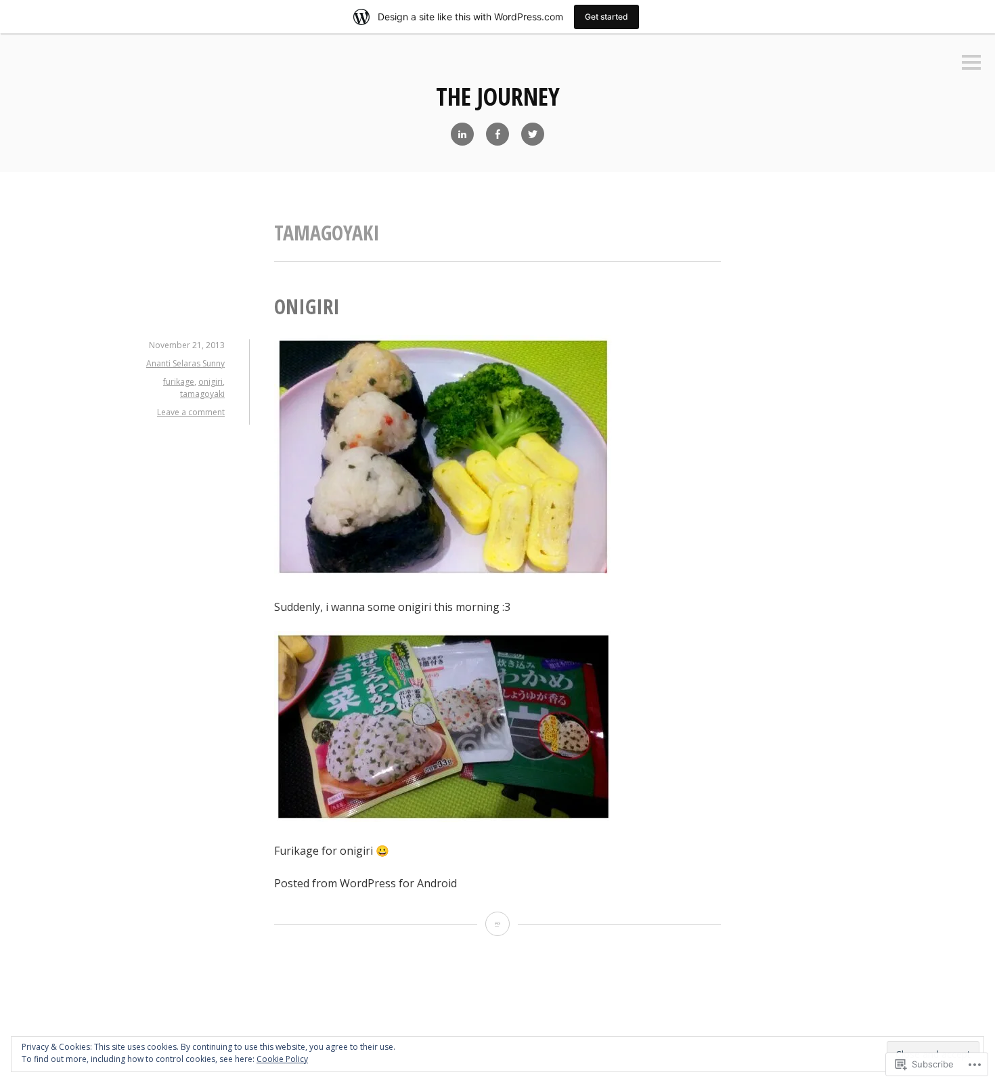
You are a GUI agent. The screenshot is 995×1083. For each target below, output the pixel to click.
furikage (178, 381)
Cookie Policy (282, 1059)
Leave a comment (191, 412)
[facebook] (497, 134)
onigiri (210, 381)
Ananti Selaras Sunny (185, 363)
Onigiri (307, 306)
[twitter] (532, 134)
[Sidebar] (971, 63)
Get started (606, 17)
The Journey (498, 96)
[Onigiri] (497, 924)
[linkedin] (462, 134)
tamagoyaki (202, 394)
